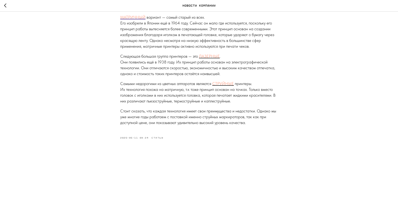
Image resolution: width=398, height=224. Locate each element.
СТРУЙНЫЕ (223, 83)
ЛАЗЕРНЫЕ (209, 56)
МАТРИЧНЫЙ (133, 17)
